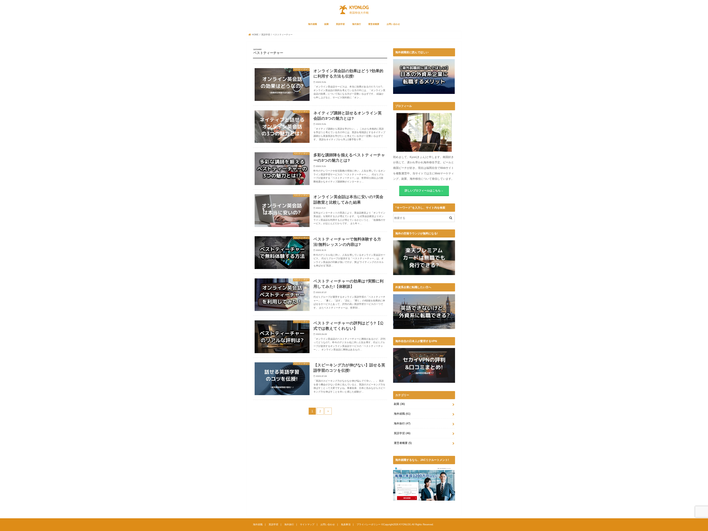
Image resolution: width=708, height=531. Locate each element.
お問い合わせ (393, 24)
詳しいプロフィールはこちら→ (424, 190)
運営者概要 (373, 24)
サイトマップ (307, 524)
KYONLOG (405, 524)
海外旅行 (356, 24)
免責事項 (345, 524)
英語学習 (340, 24)
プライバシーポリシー (369, 524)
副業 (326, 24)
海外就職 (312, 24)
